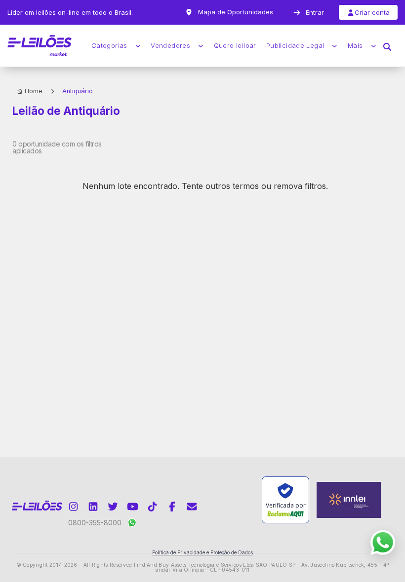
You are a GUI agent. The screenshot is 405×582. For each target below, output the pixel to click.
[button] (387, 46)
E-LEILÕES (39, 46)
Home (33, 91)
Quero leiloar (235, 45)
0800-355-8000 (95, 522)
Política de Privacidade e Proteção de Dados (202, 552)
